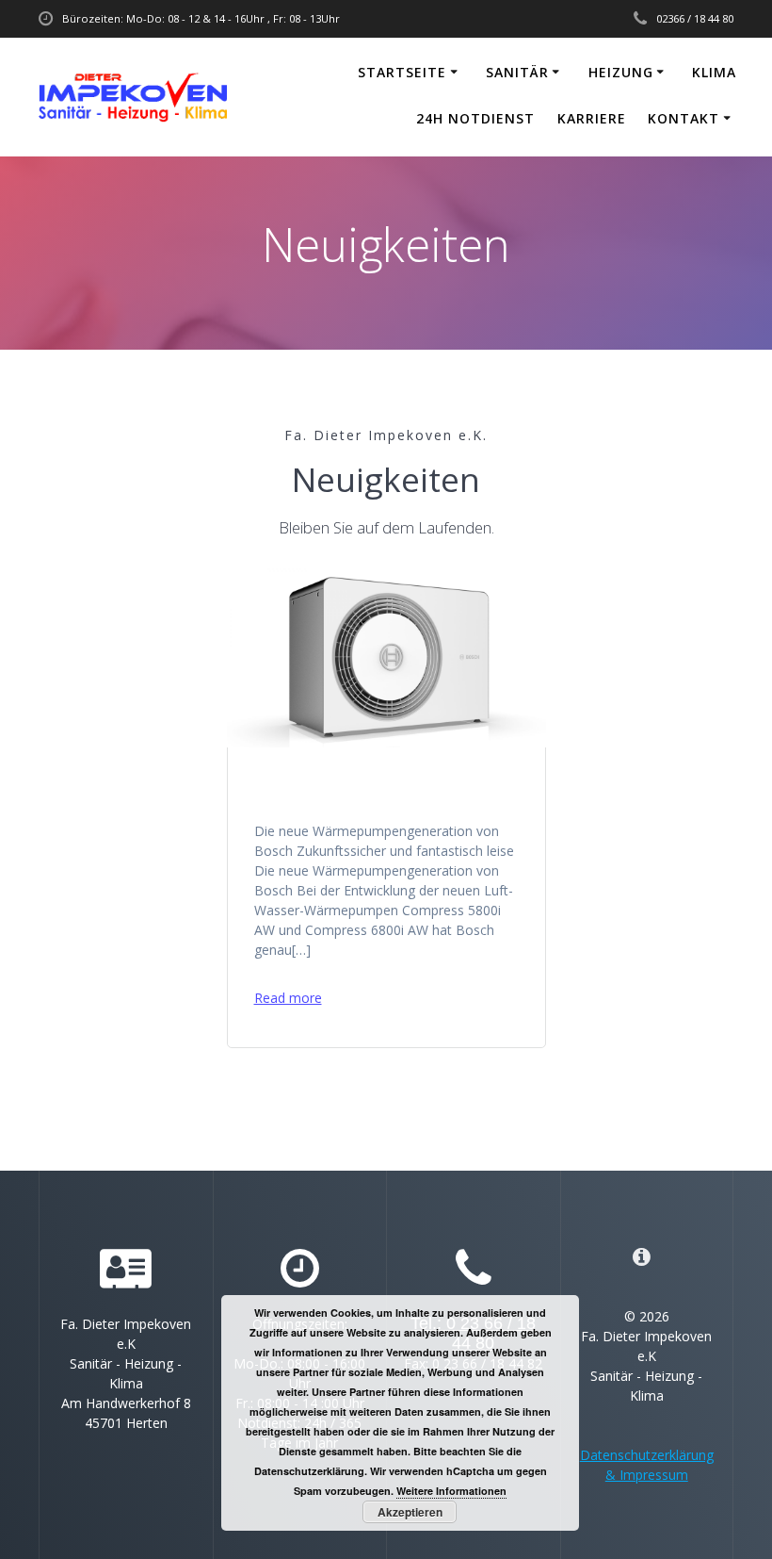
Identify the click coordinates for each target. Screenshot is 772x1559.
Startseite (402, 72)
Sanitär (517, 72)
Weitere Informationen (451, 1491)
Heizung (620, 72)
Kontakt (683, 118)
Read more (288, 998)
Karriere (591, 118)
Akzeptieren (410, 1511)
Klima (714, 72)
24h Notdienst (475, 118)
